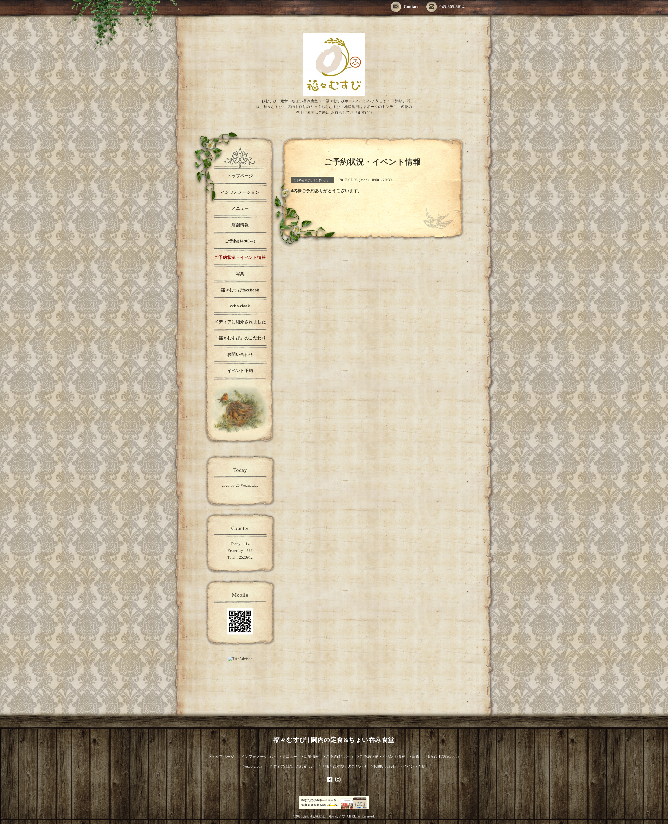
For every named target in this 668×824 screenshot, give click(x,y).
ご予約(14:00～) (240, 241)
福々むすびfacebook (240, 290)
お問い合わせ (240, 354)
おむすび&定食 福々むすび (324, 816)
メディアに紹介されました (240, 322)
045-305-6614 (451, 6)
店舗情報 (240, 225)
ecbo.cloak (240, 306)
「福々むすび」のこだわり (240, 338)
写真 (240, 273)
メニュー (240, 208)
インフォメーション (240, 192)
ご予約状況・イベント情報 (240, 257)
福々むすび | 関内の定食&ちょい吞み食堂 (334, 739)
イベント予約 (240, 370)
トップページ (240, 176)
